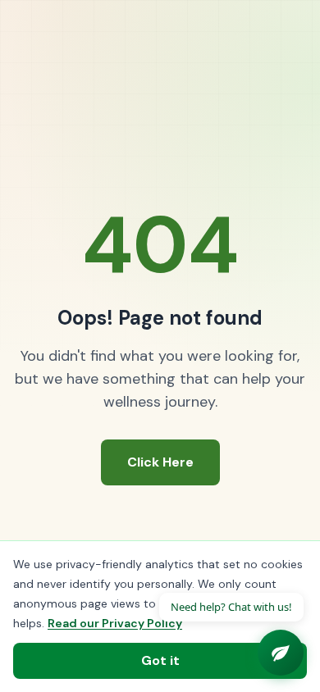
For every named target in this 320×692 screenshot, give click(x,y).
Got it (160, 660)
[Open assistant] (281, 653)
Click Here (160, 462)
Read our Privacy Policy (115, 623)
